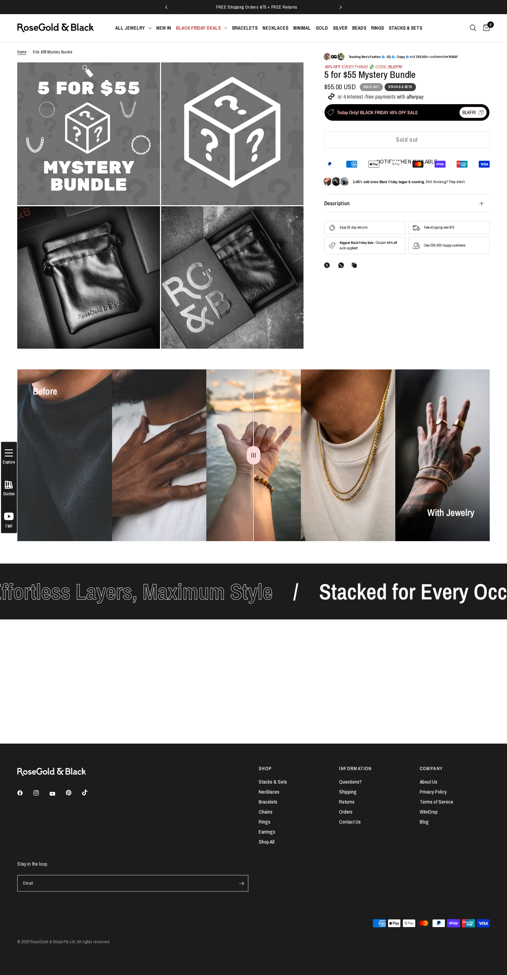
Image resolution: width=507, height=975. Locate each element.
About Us (428, 781)
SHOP (265, 768)
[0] (485, 28)
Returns (347, 801)
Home (21, 52)
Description (337, 203)
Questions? (350, 781)
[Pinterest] (73, 792)
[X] (328, 265)
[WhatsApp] (342, 265)
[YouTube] (57, 794)
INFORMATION (355, 768)
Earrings (267, 831)
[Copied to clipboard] (355, 265)
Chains (265, 811)
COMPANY (431, 768)
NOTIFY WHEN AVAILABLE (407, 161)
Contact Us (350, 821)
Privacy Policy (433, 791)
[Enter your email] (241, 883)
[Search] (473, 28)
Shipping (348, 791)
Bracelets (268, 801)
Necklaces (269, 791)
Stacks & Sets (273, 781)
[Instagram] (41, 792)
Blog (424, 821)
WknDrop (429, 811)
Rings (264, 821)
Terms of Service (436, 801)
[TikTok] (89, 792)
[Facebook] (24, 792)
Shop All (267, 841)
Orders (345, 811)
